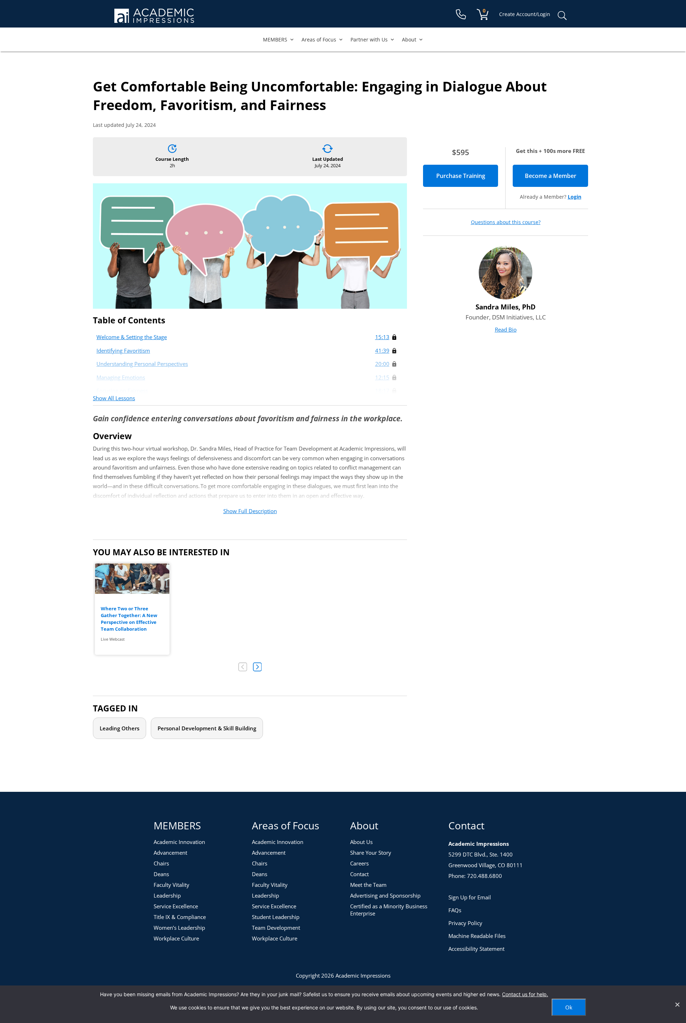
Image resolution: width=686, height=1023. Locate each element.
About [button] (409, 39)
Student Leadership (275, 916)
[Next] (257, 666)
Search (562, 16)
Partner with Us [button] (369, 39)
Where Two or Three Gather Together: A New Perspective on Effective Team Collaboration (129, 618)
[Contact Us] (461, 14)
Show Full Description (250, 511)
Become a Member (556, 176)
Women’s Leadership (179, 927)
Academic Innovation (179, 841)
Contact (359, 874)
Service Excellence (176, 906)
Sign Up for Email (469, 897)
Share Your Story (370, 852)
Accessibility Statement (476, 948)
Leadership (167, 895)
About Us (361, 841)
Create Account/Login (524, 14)
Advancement (170, 852)
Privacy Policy (465, 923)
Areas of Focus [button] (319, 39)
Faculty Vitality (171, 884)
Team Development (276, 927)
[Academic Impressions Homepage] (154, 18)
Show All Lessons (114, 398)
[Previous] (242, 666)
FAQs (454, 910)
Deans (161, 874)
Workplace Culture (176, 938)
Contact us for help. (525, 994)
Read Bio (506, 329)
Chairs (161, 863)
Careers (359, 863)
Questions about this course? (506, 222)
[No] (677, 1004)
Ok (568, 1007)
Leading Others (119, 728)
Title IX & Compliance (180, 916)
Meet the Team (368, 884)
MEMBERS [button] (275, 39)
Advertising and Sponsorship (385, 895)
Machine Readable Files (477, 935)
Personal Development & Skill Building (207, 728)
